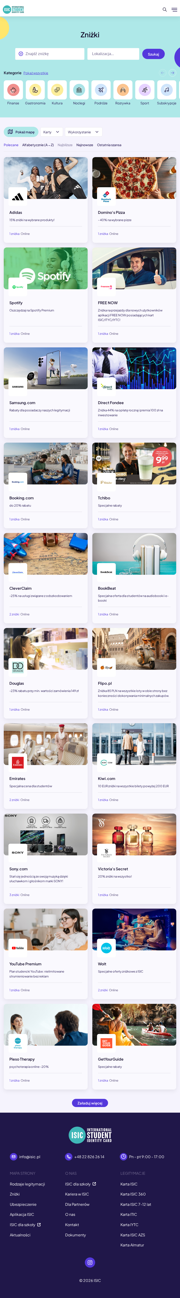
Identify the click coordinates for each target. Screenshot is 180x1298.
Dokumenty (75, 1234)
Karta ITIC (128, 1214)
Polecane (11, 145)
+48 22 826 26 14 (89, 1156)
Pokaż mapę (25, 132)
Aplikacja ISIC (22, 1214)
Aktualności (20, 1234)
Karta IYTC (129, 1224)
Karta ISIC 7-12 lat (135, 1204)
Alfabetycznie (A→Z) (38, 145)
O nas (70, 1214)
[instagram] (90, 1262)
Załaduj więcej (90, 1103)
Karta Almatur (132, 1244)
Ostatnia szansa (109, 145)
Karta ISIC (129, 1184)
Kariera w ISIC (77, 1194)
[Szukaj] (165, 9)
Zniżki (15, 1194)
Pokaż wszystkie (35, 73)
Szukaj (153, 54)
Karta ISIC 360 (133, 1194)
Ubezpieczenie (23, 1204)
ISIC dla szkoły (22, 1224)
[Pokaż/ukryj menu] (174, 9)
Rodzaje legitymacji (27, 1184)
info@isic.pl (29, 1156)
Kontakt (72, 1224)
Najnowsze (84, 145)
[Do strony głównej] (13, 9)
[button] (172, 74)
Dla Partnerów (77, 1204)
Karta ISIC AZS (132, 1234)
